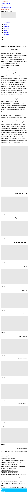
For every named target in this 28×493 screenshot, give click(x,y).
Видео (5, 30)
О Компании (7, 22)
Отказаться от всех (12, 472)
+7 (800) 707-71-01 (6, 3)
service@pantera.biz (6, 7)
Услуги (5, 21)
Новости (6, 32)
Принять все (4, 472)
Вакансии (6, 28)
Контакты (6, 34)
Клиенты (6, 26)
